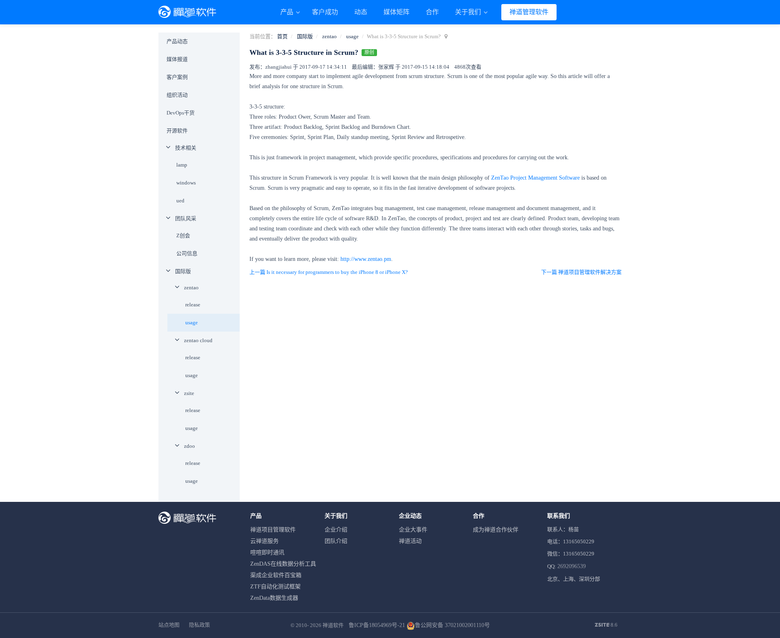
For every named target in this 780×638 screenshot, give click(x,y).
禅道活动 (410, 541)
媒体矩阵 (397, 12)
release (192, 305)
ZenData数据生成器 (274, 598)
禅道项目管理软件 (273, 530)
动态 (360, 12)
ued (180, 200)
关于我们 (469, 12)
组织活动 (177, 95)
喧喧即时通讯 (267, 552)
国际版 (305, 36)
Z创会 (183, 235)
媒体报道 (177, 59)
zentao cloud (198, 340)
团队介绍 (336, 541)
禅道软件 (333, 625)
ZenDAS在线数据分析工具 (283, 564)
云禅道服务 (264, 541)
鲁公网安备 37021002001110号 (452, 625)
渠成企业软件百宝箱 (275, 575)
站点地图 (169, 625)
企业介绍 (336, 530)
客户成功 (325, 12)
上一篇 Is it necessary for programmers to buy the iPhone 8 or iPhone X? (328, 272)
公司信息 (186, 253)
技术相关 (185, 148)
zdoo (189, 446)
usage (352, 36)
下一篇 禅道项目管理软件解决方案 (581, 272)
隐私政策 (199, 625)
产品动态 (177, 41)
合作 (432, 12)
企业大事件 (413, 530)
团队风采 (185, 218)
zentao (329, 36)
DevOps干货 (181, 113)
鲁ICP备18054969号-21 (377, 625)
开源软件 (177, 131)
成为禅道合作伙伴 (495, 530)
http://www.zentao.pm (365, 259)
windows (186, 183)
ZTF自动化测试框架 (275, 587)
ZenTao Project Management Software (535, 178)
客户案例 (177, 77)
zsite (189, 393)
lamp (181, 165)
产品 (287, 12)
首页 (282, 36)
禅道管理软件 (528, 12)
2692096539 (571, 566)
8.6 (606, 625)
